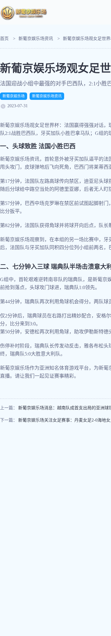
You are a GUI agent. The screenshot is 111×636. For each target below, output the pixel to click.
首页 (4, 38)
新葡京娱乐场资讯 (35, 38)
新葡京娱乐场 (13, 96)
